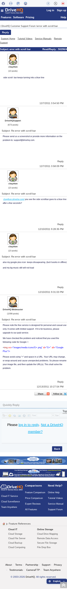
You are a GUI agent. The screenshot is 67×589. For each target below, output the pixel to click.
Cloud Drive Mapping (47, 534)
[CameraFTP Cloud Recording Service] (18, 3)
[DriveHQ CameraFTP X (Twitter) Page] (55, 3)
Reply (5, 32)
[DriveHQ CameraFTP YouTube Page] (63, 3)
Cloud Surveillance (10, 501)
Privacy (58, 564)
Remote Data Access (47, 538)
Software (18, 17)
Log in (50, 10)
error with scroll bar (47, 26)
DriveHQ (30, 576)
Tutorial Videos (25, 38)
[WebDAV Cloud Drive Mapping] (3, 3)
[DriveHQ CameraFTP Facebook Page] (48, 3)
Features (6, 17)
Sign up (61, 10)
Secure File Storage (47, 543)
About (8, 564)
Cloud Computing (16, 547)
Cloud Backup (15, 543)
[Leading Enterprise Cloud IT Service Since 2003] (33, 473)
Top (65, 411)
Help (63, 17)
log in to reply (29, 425)
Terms (18, 564)
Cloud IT (12, 529)
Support (46, 564)
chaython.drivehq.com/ (13, 199)
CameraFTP (33, 570)
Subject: (4, 49)
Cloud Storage (15, 534)
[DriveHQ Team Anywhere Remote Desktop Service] (25, 3)
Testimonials (16, 570)
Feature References (20, 523)
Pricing (30, 17)
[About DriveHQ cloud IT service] (11, 489)
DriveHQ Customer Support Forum (18, 26)
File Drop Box (44, 547)
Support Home (8, 38)
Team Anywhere (9, 507)
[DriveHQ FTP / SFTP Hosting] (10, 3)
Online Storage (45, 529)
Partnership (32, 564)
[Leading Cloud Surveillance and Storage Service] (33, 460)
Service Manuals (43, 38)
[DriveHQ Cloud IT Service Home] (12, 10)
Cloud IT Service (9, 496)
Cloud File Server (16, 538)
